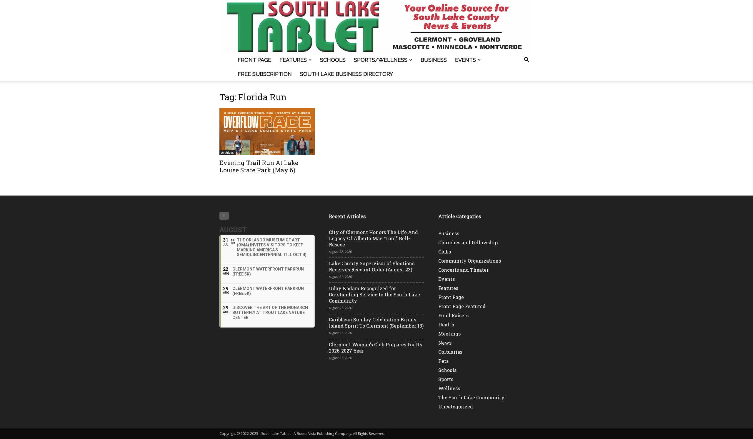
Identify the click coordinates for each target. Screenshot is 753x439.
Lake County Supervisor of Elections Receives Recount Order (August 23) (371, 266)
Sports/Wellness (380, 60)
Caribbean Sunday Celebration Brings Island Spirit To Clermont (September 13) (376, 322)
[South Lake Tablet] (376, 26)
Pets (443, 361)
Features (293, 60)
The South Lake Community (471, 397)
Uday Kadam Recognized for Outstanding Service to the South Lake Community (374, 294)
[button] (526, 60)
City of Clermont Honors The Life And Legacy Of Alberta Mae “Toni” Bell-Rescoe (373, 238)
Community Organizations (469, 261)
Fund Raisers (453, 315)
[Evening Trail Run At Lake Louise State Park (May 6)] (267, 131)
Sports (445, 379)
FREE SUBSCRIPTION (265, 74)
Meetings (449, 333)
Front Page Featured (462, 306)
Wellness (449, 388)
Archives (227, 153)
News (445, 343)
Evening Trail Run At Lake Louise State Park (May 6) (258, 166)
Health (446, 324)
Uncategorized (455, 406)
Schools (333, 60)
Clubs (444, 251)
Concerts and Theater (463, 270)
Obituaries (450, 352)
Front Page (254, 60)
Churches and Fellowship (468, 242)
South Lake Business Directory (346, 74)
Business (434, 60)
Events (465, 60)
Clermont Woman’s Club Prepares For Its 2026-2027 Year (375, 347)
